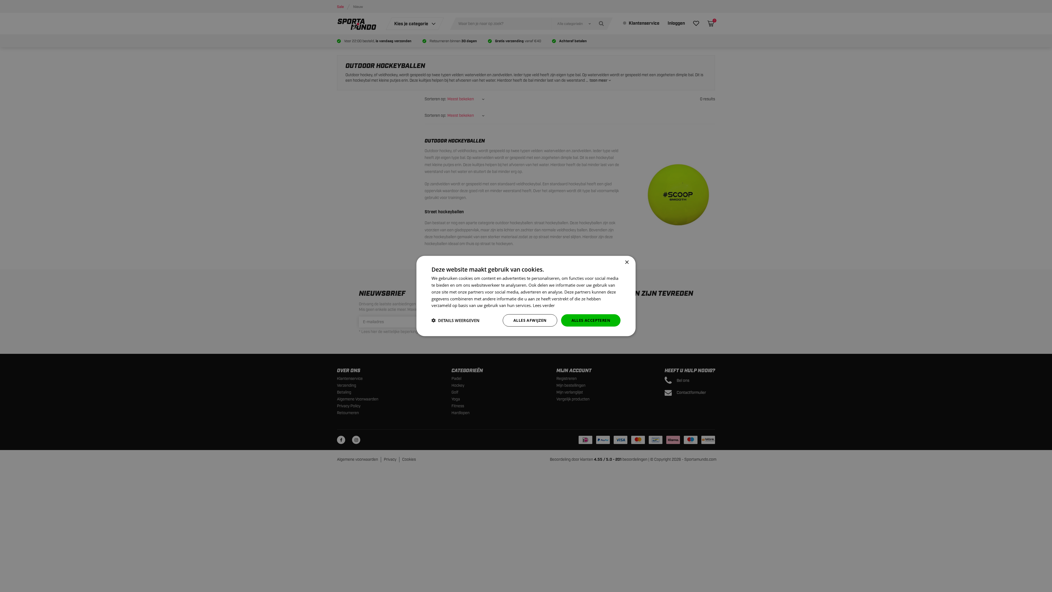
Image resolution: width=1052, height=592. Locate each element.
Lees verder (544, 305)
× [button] (627, 262)
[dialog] (526, 296)
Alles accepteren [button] (590, 320)
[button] (455, 320)
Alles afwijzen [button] (530, 320)
